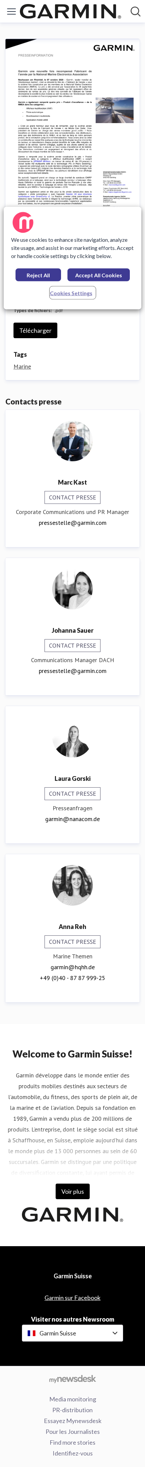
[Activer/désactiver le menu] (11, 11)
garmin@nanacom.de (72, 819)
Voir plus (72, 1191)
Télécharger (35, 330)
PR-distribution (72, 1410)
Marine (22, 366)
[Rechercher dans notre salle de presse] (135, 11)
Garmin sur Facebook (72, 1297)
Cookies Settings (71, 292)
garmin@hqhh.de (73, 967)
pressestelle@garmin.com (73, 523)
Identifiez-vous (73, 1453)
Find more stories (72, 1442)
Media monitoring (72, 1399)
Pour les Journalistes (73, 1431)
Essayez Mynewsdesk (73, 1420)
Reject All (38, 275)
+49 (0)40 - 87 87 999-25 (72, 978)
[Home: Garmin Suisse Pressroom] (70, 11)
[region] (73, 258)
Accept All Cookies (98, 275)
